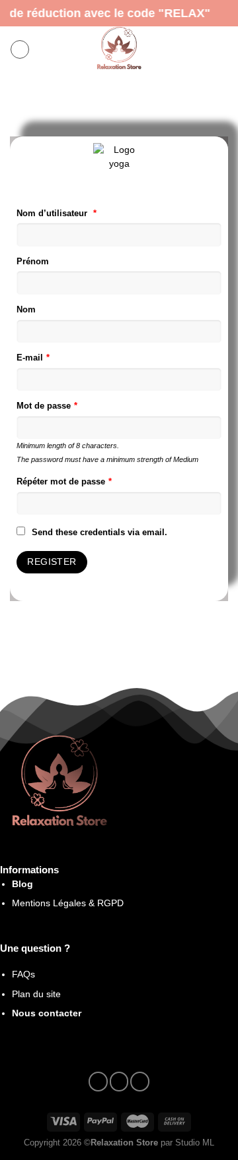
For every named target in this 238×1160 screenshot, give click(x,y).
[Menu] (20, 49)
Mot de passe (47, 406)
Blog (22, 884)
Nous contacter (46, 1013)
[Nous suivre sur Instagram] (119, 1081)
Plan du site (36, 994)
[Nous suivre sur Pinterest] (139, 1081)
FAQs (23, 974)
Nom (26, 309)
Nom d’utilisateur (57, 213)
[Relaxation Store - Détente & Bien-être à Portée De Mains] (119, 49)
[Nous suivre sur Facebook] (98, 1081)
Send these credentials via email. (99, 532)
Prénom (33, 261)
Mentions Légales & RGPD (68, 903)
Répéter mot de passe (64, 481)
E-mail (33, 357)
